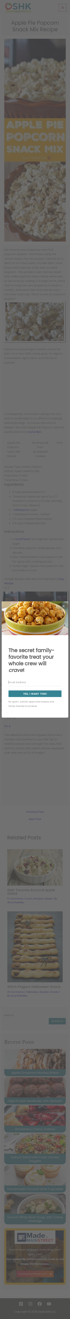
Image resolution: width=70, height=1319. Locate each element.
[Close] (63, 606)
